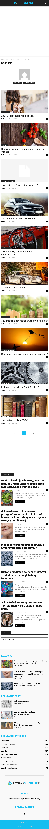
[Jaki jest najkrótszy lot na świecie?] (24, 170)
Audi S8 (4, 214)
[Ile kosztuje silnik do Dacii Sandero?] (24, 373)
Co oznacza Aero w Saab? (14, 287)
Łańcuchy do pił (7, 761)
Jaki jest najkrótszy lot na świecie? (19, 185)
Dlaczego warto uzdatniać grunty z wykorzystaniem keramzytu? (22, 546)
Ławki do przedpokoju (9, 764)
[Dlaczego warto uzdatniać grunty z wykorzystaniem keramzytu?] (7, 686)
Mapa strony (25, 822)
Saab (3, 283)
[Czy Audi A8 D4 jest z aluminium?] (24, 204)
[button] (46, 3)
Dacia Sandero (6, 383)
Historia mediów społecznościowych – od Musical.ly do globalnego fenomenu (24, 575)
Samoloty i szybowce (8, 181)
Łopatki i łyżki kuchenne (9, 768)
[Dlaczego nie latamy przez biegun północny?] (24, 339)
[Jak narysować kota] (7, 704)
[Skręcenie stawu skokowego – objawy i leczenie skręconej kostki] (7, 725)
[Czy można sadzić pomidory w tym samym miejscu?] (24, 134)
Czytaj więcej (20, 502)
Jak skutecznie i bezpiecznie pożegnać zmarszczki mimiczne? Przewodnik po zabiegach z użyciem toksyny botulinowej (23, 515)
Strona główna (5, 59)
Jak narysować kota (21, 701)
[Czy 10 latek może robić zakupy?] (24, 101)
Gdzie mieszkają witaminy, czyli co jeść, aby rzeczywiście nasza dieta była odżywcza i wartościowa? (22, 484)
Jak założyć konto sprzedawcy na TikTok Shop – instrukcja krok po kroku (22, 605)
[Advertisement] (24, 31)
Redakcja (4, 119)
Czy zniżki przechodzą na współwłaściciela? (24, 320)
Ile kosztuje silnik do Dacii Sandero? (20, 387)
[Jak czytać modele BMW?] (24, 406)
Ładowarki (5, 741)
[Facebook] (24, 814)
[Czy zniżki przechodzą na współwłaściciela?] (24, 306)
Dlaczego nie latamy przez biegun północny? (24, 354)
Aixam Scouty (6, 112)
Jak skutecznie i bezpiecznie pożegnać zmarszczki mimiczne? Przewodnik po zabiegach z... (29, 674)
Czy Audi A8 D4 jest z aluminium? (19, 218)
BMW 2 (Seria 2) (6, 416)
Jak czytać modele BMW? (14, 420)
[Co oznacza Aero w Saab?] (24, 273)
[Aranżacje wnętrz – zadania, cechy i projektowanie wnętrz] (7, 715)
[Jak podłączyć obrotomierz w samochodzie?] (24, 237)
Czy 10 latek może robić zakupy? (18, 115)
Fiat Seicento (5, 248)
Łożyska (4, 751)
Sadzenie (4, 145)
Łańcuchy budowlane (9, 754)
